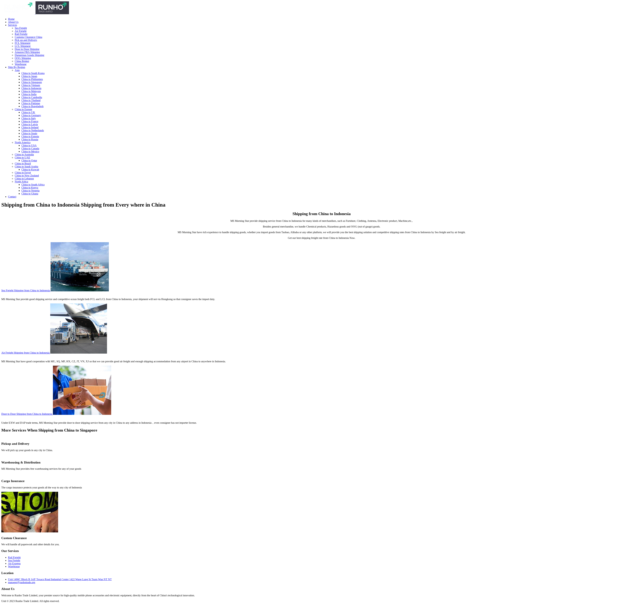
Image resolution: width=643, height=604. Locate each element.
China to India (29, 94)
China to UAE (22, 157)
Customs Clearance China (28, 37)
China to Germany (31, 115)
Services (12, 25)
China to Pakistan (30, 103)
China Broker (22, 61)
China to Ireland (30, 127)
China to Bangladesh (32, 106)
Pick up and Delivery (26, 40)
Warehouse (20, 64)
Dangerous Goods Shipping (29, 55)
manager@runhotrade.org (21, 582)
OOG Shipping (23, 58)
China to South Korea (33, 73)
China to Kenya (29, 187)
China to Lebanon (24, 178)
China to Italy (28, 118)
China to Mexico (30, 151)
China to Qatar (29, 160)
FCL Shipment (22, 43)
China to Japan (29, 76)
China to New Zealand (27, 175)
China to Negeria (30, 190)
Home (11, 19)
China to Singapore (31, 82)
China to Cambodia (31, 97)
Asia (17, 70)
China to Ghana (29, 193)
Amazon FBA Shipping (27, 52)
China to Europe (23, 109)
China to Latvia (29, 124)
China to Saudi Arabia (26, 166)
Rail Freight (21, 34)
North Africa (21, 181)
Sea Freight (21, 28)
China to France (29, 121)
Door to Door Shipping (27, 49)
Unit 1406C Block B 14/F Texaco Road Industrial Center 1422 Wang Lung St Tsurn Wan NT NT (60, 579)
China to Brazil (23, 163)
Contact (12, 196)
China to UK (28, 112)
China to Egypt (23, 172)
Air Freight (20, 31)
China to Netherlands (32, 130)
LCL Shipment (22, 46)
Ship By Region (16, 67)
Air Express (14, 563)
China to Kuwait (30, 169)
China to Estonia (30, 136)
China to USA (29, 145)
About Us (13, 22)
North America (22, 142)
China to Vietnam (30, 85)
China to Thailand (31, 100)
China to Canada (30, 148)
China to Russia (29, 139)
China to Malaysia (31, 91)
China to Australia (24, 154)
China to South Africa (33, 184)
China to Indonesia (31, 88)
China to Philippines (32, 79)
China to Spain (29, 133)
